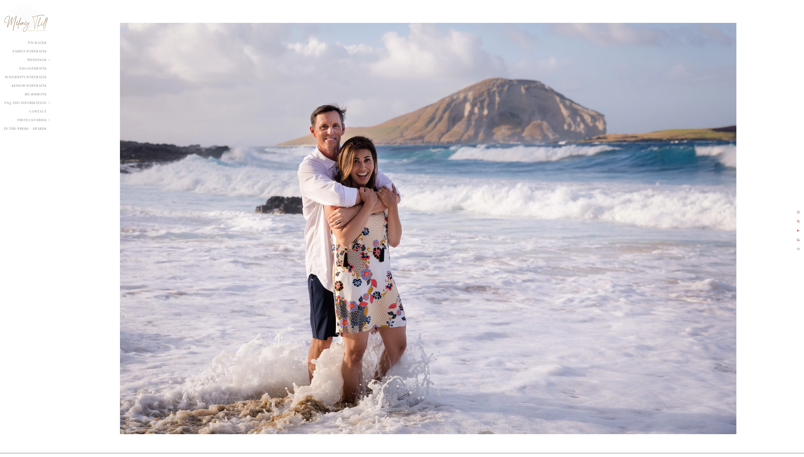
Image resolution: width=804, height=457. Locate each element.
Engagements (32, 68)
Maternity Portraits (25, 77)
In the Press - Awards (25, 128)
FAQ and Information (25, 102)
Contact (37, 111)
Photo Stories (31, 120)
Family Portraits (29, 51)
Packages (37, 42)
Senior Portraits (29, 85)
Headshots (35, 94)
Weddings (36, 59)
